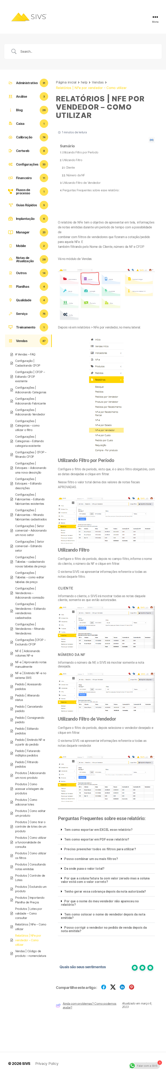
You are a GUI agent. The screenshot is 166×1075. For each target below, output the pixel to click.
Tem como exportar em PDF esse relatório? (96, 839)
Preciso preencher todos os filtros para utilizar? (100, 849)
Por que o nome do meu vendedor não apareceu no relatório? (100, 903)
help (84, 82)
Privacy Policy (46, 1063)
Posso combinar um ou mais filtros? (91, 859)
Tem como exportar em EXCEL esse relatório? (98, 830)
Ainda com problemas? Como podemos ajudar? (89, 1005)
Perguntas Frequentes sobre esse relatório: (91, 190)
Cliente (70, 167)
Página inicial (66, 82)
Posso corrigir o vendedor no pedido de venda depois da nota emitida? (104, 929)
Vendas (98, 82)
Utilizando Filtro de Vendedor (81, 182)
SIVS (26, 1063)
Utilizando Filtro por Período (80, 152)
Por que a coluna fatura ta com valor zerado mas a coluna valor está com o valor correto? (105, 880)
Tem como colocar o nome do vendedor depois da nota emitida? (103, 916)
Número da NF (75, 175)
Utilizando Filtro (72, 160)
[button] (106, 830)
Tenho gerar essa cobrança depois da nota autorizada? (105, 891)
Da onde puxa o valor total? (84, 869)
